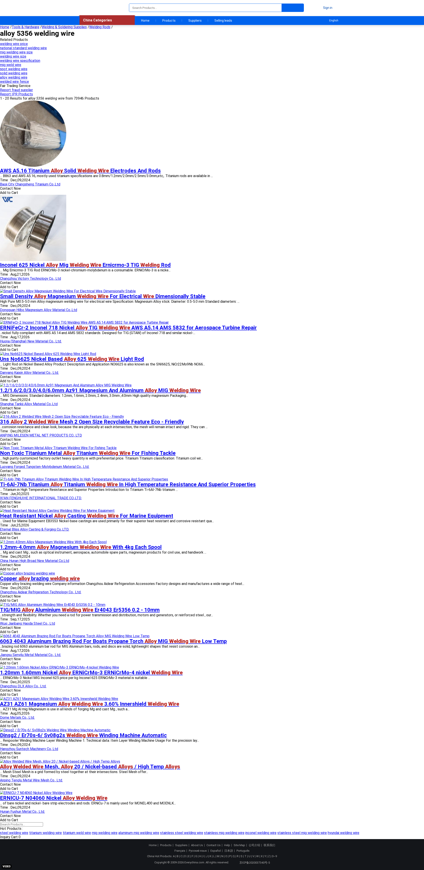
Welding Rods (99, 27)
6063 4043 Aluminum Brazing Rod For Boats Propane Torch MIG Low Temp (113, 641)
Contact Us (213, 845)
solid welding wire (13, 73)
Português (243, 850)
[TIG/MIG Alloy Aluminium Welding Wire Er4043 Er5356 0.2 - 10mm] (52, 605)
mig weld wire (10, 65)
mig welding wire (104, 833)
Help (227, 845)
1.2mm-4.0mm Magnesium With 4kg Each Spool (81, 547)
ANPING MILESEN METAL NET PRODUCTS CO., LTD (41, 435)
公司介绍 (254, 845)
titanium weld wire (77, 833)
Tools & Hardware (25, 27)
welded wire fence (14, 81)
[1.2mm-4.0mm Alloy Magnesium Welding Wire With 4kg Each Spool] (53, 542)
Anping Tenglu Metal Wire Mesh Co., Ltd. (31, 780)
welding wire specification (20, 61)
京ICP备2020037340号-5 (254, 862)
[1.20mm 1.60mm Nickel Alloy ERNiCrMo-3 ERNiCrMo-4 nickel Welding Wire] (59, 667)
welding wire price (14, 44)
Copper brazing (40, 578)
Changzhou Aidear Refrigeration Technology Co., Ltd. (40, 592)
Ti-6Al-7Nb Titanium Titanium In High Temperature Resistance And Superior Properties (128, 484)
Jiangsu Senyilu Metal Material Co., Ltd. (30, 655)
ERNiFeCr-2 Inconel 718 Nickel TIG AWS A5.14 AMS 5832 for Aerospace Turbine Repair (128, 328)
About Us (197, 845)
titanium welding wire (45, 833)
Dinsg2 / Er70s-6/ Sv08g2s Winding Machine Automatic (83, 735)
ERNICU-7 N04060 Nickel (53, 798)
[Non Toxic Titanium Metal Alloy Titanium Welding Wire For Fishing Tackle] (58, 448)
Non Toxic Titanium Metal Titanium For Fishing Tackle (88, 453)
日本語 (228, 850)
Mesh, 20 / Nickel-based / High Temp (90, 767)
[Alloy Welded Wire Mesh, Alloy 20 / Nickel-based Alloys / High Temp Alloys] (60, 761)
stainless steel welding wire (181, 833)
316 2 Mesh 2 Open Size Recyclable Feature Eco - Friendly (92, 422)
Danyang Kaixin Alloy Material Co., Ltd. (29, 373)
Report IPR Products (16, 94)
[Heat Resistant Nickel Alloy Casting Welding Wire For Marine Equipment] (57, 511)
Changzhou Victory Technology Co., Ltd (30, 278)
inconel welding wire (260, 833)
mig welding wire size (16, 52)
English (333, 20)
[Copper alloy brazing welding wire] (27, 573)
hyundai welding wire (343, 833)
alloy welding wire (13, 77)
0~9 (274, 856)
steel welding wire (14, 833)
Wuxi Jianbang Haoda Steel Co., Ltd (27, 623)
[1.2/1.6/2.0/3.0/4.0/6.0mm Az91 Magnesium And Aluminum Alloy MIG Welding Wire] (66, 385)
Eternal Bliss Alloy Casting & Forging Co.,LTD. (34, 529)
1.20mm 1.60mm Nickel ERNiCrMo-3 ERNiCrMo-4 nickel (91, 673)
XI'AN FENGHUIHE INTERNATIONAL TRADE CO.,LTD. (41, 498)
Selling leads (223, 20)
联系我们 (269, 845)
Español (215, 850)
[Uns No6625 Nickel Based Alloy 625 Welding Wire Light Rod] (48, 354)
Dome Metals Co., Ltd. (17, 717)
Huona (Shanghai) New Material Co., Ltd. (31, 341)
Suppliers (195, 20)
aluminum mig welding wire (138, 833)
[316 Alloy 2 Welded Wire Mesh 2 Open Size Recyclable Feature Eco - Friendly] (62, 416)
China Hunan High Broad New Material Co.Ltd (34, 561)
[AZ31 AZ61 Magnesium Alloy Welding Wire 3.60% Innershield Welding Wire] (59, 699)
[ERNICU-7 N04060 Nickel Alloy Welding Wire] (36, 793)
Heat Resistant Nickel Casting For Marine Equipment (86, 516)
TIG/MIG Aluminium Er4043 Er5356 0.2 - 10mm (80, 610)
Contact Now (10, 188)
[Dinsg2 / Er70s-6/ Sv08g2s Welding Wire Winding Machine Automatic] (55, 730)
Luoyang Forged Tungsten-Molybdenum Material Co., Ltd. (44, 467)
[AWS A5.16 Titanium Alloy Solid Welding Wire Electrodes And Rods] (33, 165)
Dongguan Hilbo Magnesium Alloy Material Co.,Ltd (38, 310)
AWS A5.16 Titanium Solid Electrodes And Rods (80, 171)
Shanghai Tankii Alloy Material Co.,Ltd (29, 404)
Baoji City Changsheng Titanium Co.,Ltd (30, 184)
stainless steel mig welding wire (302, 833)
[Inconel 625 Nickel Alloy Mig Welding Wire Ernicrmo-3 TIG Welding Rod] (33, 260)
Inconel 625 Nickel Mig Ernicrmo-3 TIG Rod (85, 265)
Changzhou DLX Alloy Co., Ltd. (23, 686)
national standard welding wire (23, 48)
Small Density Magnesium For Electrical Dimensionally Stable (102, 296)
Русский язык (198, 850)
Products (169, 20)
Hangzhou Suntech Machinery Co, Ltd (29, 749)
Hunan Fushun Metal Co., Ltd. (22, 811)
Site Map (239, 845)
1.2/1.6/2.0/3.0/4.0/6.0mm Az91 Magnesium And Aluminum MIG (100, 390)
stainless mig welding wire (224, 833)
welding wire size (13, 56)
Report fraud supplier (16, 90)
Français (179, 850)
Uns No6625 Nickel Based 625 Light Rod (72, 359)
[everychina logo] (92, 8)
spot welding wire (13, 69)
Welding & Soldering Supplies (64, 27)
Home (145, 20)
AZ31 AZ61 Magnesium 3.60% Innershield (89, 704)
